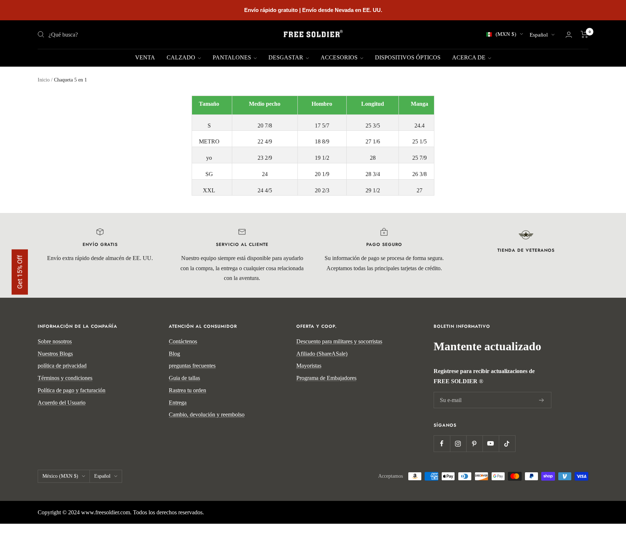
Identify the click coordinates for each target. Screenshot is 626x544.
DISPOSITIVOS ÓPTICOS (408, 57)
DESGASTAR (286, 57)
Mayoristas (308, 366)
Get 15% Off (20, 272)
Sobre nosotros (55, 341)
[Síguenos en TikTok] (507, 443)
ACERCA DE (469, 57)
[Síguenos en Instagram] (458, 443)
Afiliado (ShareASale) (321, 354)
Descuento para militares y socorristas (339, 341)
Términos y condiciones (65, 378)
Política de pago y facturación (71, 390)
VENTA (145, 57)
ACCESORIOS (340, 57)
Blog (174, 354)
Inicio (44, 80)
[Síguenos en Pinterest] (474, 443)
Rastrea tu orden (187, 390)
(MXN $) (506, 34)
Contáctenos (183, 341)
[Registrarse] (541, 400)
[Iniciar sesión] (569, 35)
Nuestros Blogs (55, 354)
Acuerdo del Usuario (61, 402)
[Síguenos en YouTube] (491, 443)
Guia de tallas (184, 378)
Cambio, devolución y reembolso (207, 414)
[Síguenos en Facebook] (442, 443)
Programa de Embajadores (326, 378)
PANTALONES (233, 57)
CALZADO (182, 57)
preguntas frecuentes (192, 366)
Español (539, 35)
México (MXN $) (60, 476)
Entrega (178, 402)
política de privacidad (62, 366)
